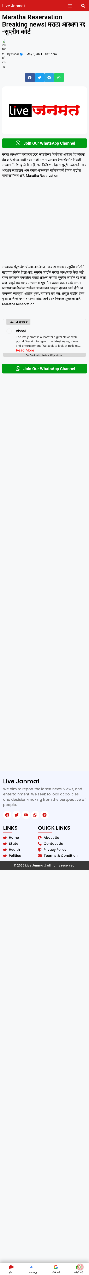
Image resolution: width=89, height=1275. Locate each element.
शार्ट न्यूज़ (33, 1272)
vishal (21, 331)
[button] (70, 5)
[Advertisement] (44, 223)
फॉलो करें (56, 1272)
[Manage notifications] (80, 1267)
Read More (25, 350)
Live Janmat (13, 5)
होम (10, 1272)
